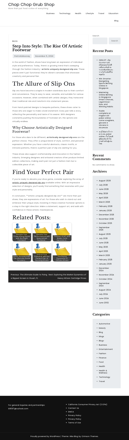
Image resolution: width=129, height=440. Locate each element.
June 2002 (104, 302)
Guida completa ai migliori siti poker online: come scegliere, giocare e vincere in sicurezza (106, 119)
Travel (101, 13)
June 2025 (104, 242)
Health (78, 13)
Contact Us (73, 408)
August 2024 (105, 290)
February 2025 (105, 259)
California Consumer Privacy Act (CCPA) (87, 404)
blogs (101, 336)
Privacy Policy (74, 415)
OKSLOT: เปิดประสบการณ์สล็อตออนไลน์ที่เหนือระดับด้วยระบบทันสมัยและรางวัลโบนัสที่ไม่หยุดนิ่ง (106, 67)
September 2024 (104, 284)
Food (101, 362)
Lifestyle (90, 13)
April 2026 (103, 197)
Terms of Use (74, 422)
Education (113, 13)
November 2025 (106, 219)
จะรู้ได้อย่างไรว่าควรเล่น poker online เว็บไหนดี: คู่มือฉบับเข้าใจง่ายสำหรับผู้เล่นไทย (106, 137)
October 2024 (105, 279)
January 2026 (105, 210)
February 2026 (105, 206)
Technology (65, 13)
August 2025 (105, 234)
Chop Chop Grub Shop (31, 4)
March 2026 (104, 202)
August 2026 (105, 180)
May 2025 (103, 247)
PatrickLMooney (22, 56)
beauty (102, 328)
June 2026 (104, 189)
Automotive (104, 323)
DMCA (71, 411)
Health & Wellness (103, 371)
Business (50, 13)
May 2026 (103, 193)
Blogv (101, 340)
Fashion (102, 353)
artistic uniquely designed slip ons (28, 182)
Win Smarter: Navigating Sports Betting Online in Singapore (105, 83)
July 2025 (103, 238)
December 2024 (104, 269)
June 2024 (104, 298)
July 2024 (103, 294)
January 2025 (105, 264)
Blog (116, 20)
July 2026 (103, 185)
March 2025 (104, 255)
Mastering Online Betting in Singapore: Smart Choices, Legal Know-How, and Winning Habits (106, 99)
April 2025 (103, 251)
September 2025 (104, 228)
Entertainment (106, 349)
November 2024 (106, 275)
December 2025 (106, 214)
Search (96, 36)
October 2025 (105, 223)
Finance (102, 358)
